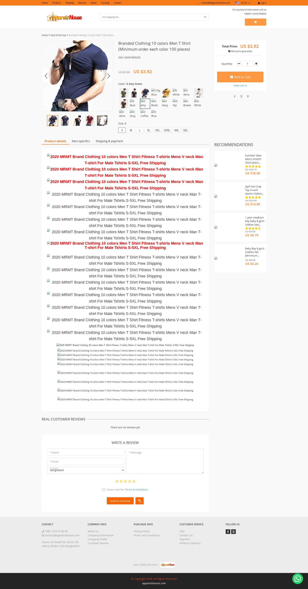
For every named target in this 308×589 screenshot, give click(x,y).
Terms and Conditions (147, 535)
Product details (55, 141)
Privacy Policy (142, 531)
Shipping (69, 2)
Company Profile (97, 539)
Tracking (105, 2)
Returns (82, 2)
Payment (185, 539)
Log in (263, 2)
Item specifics (81, 141)
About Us (93, 531)
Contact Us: (186, 535)
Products (56, 2)
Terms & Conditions (136, 489)
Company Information (101, 535)
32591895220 (132, 57)
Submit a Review (120, 501)
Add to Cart (242, 77)
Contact (117, 2)
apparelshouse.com (154, 583)
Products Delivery (190, 543)
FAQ (182, 531)
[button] (297, 578)
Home (45, 2)
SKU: (121, 57)
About (93, 2)
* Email (54, 461)
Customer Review (98, 543)
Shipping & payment (109, 141)
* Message (135, 452)
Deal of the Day (58, 35)
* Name (54, 452)
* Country (54, 468)
